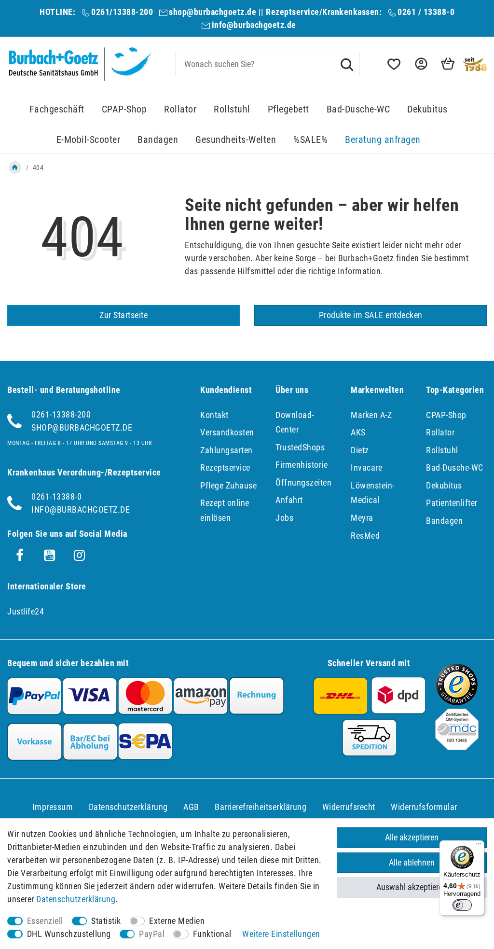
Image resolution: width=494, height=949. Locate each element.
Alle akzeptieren (412, 837)
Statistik (106, 921)
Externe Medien (177, 921)
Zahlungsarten (226, 450)
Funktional (212, 934)
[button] (420, 64)
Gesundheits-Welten (235, 139)
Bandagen (157, 139)
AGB (191, 807)
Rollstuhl (232, 109)
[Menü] (478, 846)
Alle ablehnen (412, 862)
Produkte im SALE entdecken (371, 315)
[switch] (462, 905)
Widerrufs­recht (348, 807)
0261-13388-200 (61, 414)
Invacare (366, 467)
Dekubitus (427, 109)
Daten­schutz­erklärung (128, 807)
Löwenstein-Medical (373, 492)
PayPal (152, 934)
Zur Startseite (123, 315)
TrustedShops (300, 447)
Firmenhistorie (301, 465)
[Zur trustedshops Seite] (457, 702)
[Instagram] (79, 555)
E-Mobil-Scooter (88, 139)
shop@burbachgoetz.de (212, 12)
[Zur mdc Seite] (457, 747)
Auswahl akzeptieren (411, 887)
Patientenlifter (452, 503)
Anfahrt (289, 500)
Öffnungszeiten (303, 482)
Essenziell (45, 921)
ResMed (365, 535)
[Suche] (346, 63)
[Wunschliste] (393, 64)
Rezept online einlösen (224, 510)
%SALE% (310, 139)
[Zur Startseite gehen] (15, 167)
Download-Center (294, 422)
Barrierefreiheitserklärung (260, 807)
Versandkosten (227, 432)
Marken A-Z (371, 415)
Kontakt (214, 415)
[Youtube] (49, 555)
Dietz (360, 450)
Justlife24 (25, 611)
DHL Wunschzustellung (69, 934)
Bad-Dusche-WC (358, 109)
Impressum (52, 807)
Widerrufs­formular (424, 807)
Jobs (284, 518)
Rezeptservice (225, 467)
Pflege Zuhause (228, 485)
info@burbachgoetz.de (254, 25)
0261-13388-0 (56, 496)
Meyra (362, 518)
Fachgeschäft (56, 109)
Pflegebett (288, 109)
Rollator (180, 109)
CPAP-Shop (124, 109)
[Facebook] (19, 555)
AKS (358, 432)
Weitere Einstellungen (281, 934)
